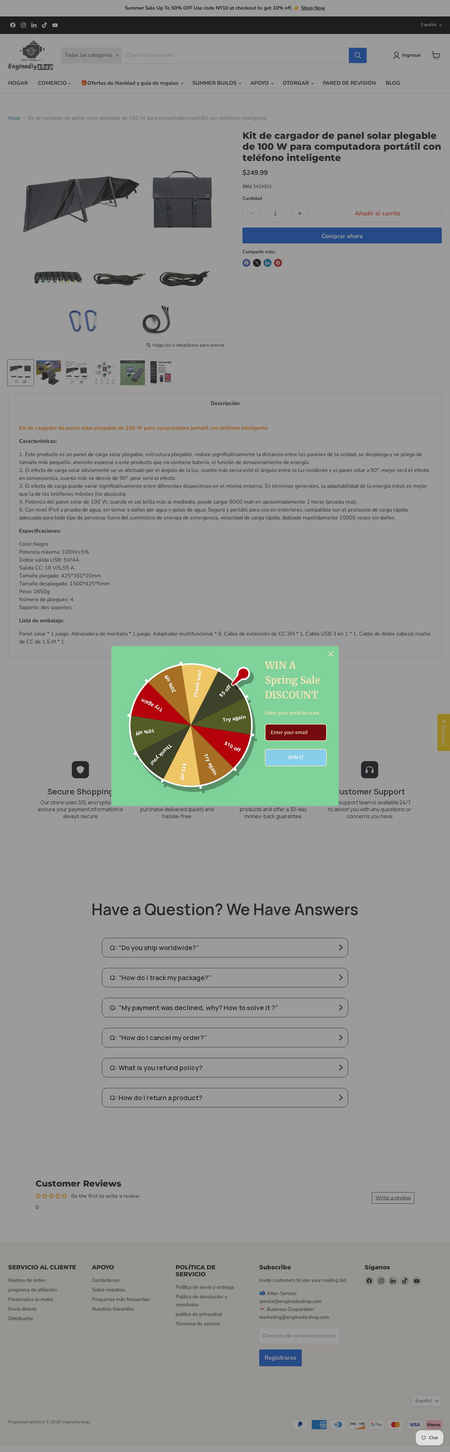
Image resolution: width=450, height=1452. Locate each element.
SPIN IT (296, 757)
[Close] (331, 654)
